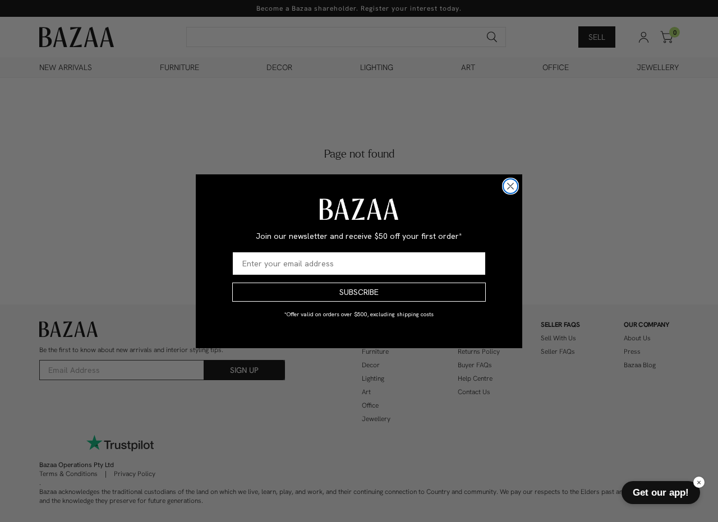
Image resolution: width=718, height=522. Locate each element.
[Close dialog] (510, 186)
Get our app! (661, 492)
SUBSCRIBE (359, 292)
